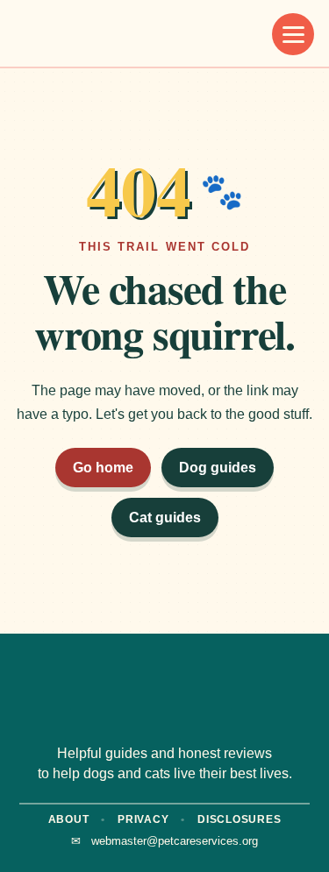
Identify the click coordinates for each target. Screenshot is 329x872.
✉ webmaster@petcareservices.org (164, 840)
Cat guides (165, 517)
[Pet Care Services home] (100, 34)
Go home (103, 467)
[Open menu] (293, 34)
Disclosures (239, 819)
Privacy (143, 819)
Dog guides (217, 467)
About (68, 819)
